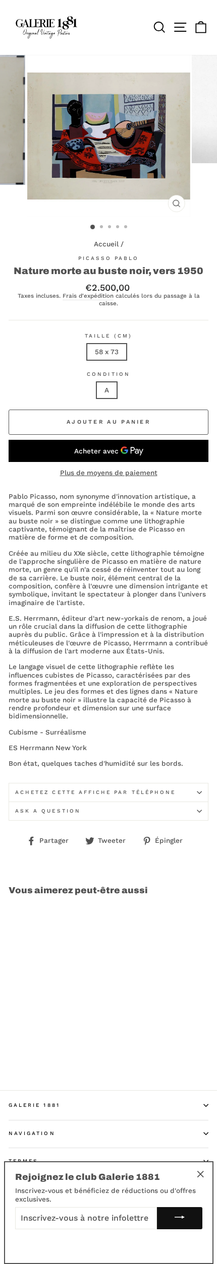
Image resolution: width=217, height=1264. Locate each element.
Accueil (106, 244)
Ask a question (48, 811)
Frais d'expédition (88, 296)
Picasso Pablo (108, 258)
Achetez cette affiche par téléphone (95, 792)
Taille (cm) (108, 336)
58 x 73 (107, 352)
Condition (108, 374)
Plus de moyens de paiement (108, 473)
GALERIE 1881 (34, 1105)
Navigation (32, 1133)
